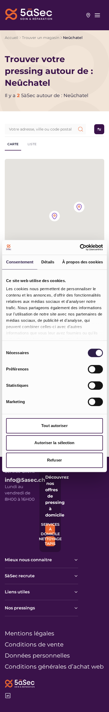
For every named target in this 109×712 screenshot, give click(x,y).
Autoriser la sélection (54, 442)
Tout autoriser (54, 425)
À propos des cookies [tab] (82, 262)
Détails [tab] (47, 262)
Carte (13, 144)
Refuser (54, 460)
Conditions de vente (34, 644)
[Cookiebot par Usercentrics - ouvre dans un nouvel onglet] (80, 247)
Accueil (11, 37)
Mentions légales (29, 633)
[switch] (95, 369)
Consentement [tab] (19, 262)
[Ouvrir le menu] (97, 15)
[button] (54, 216)
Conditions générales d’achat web (54, 667)
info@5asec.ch (25, 480)
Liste (32, 144)
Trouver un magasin (40, 37)
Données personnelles (37, 656)
